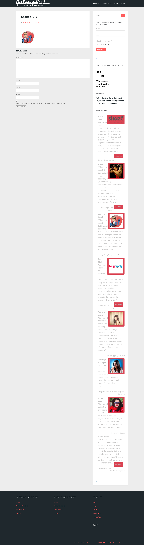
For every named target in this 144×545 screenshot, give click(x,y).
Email (18, 87)
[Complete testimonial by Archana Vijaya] (116, 319)
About (94, 502)
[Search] (123, 15)
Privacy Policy (97, 513)
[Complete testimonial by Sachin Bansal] (116, 266)
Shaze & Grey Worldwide (106, 160)
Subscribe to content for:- (105, 41)
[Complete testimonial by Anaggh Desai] (116, 221)
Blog (94, 506)
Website (18, 94)
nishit (37, 22)
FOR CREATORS (107, 3)
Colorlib (112, 543)
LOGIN (123, 3)
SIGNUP (116, 3)
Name (18, 80)
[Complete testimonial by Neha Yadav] (116, 405)
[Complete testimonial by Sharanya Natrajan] (116, 366)
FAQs (18, 502)
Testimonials (20, 510)
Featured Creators (22, 506)
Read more (118, 156)
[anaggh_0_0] (28, 37)
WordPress (125, 543)
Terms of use (97, 517)
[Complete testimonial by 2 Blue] (116, 171)
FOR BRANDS (96, 3)
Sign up (18, 513)
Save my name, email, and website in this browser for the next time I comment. (41, 103)
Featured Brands (59, 506)
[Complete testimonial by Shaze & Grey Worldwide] (116, 119)
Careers (95, 510)
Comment (20, 57)
